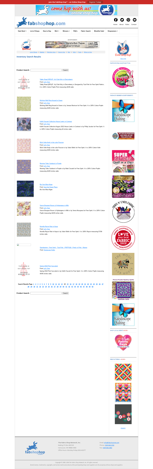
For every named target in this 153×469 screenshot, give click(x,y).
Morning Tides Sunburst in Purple (50, 163)
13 (62, 284)
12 (59, 284)
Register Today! (95, 2)
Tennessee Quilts (49, 250)
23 (91, 284)
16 (70, 284)
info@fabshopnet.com (111, 443)
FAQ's (75, 31)
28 (28, 287)
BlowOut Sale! (99, 31)
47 (84, 287)
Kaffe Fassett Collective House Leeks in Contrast (56, 121)
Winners (66, 31)
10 (53, 284)
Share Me (123, 58)
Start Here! (22, 31)
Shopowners (112, 31)
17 (73, 284)
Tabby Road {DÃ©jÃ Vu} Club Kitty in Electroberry (56, 79)
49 (89, 287)
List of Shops (34, 31)
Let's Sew (47, 82)
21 (85, 284)
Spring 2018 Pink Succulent (49, 266)
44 (75, 287)
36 (52, 287)
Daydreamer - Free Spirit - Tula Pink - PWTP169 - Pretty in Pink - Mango (63, 247)
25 (97, 284)
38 (57, 287)
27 (102, 284)
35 (49, 287)
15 (67, 284)
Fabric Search (86, 31)
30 (34, 287)
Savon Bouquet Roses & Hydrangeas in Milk (54, 205)
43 (72, 287)
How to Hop (47, 31)
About (121, 24)
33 (43, 287)
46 (81, 287)
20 (82, 284)
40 (63, 287)
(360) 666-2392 (109, 445)
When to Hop (88, 52)
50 (92, 287)
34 (46, 287)
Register (42, 52)
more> (126, 330)
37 (54, 287)
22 (88, 284)
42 (69, 287)
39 (60, 287)
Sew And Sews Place (50, 187)
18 (76, 284)
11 (56, 284)
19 (79, 284)
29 (31, 287)
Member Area (51, 52)
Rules (127, 24)
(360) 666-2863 (107, 448)
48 (86, 287)
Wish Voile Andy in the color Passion (52, 142)
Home (115, 24)
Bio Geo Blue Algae (46, 184)
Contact (133, 24)
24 (94, 284)
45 (78, 287)
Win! (56, 31)
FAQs (74, 52)
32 (40, 287)
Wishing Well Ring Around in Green (51, 100)
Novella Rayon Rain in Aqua (49, 226)
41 (66, 287)
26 (99, 284)
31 (37, 287)
